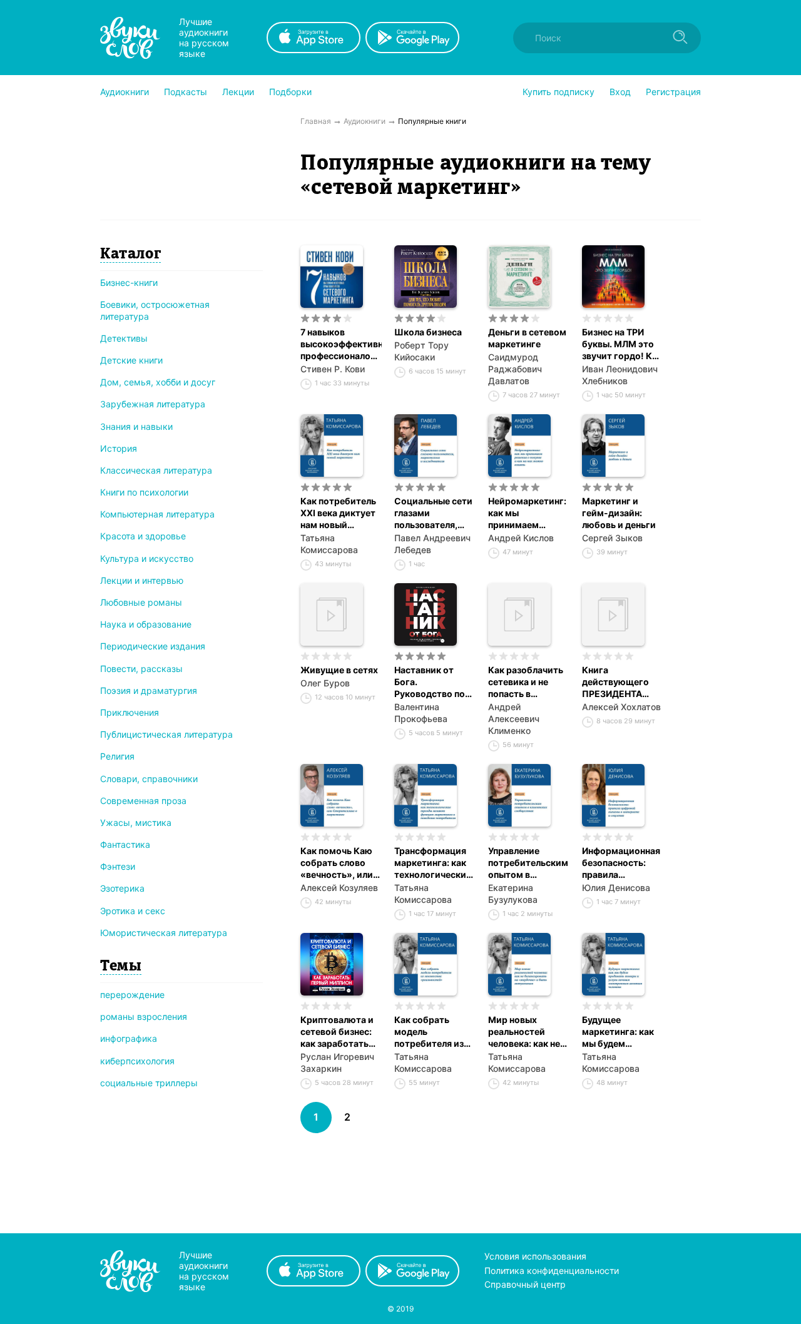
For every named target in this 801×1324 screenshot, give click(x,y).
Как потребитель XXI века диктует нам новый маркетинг (338, 513)
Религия (117, 756)
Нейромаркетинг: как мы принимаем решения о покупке (527, 513)
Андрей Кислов (521, 537)
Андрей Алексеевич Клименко (513, 718)
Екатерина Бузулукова (513, 893)
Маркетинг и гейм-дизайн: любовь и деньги (619, 513)
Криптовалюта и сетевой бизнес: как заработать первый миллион (337, 1031)
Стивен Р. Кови (332, 369)
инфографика (128, 1038)
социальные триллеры (149, 1082)
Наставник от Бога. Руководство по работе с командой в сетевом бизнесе (431, 682)
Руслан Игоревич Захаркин (337, 1062)
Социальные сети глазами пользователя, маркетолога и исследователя (433, 513)
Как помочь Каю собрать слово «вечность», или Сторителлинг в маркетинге (336, 862)
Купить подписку (558, 91)
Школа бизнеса (428, 332)
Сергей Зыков (612, 537)
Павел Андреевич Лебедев (432, 543)
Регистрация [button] (673, 91)
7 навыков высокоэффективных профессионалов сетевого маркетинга (341, 344)
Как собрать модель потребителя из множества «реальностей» (429, 1031)
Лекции (238, 91)
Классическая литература (156, 470)
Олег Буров (325, 683)
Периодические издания (152, 646)
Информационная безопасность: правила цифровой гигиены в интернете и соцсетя (621, 862)
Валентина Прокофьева (420, 712)
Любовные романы (141, 602)
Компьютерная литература (157, 514)
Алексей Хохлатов (621, 706)
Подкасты (185, 91)
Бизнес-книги (129, 282)
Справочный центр (525, 1284)
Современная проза (143, 800)
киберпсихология (137, 1061)
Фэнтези (117, 866)
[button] (124, 92)
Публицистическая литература (166, 734)
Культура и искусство (146, 558)
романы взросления (143, 1016)
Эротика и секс (132, 910)
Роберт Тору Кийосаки (421, 351)
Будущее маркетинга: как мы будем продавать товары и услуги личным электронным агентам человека (621, 1031)
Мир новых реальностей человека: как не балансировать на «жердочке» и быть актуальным (528, 1031)
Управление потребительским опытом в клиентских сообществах (528, 862)
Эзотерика (122, 888)
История (118, 448)
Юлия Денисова (616, 887)
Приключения (129, 712)
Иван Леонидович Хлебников (620, 375)
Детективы (124, 338)
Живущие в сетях (339, 670)
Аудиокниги (124, 91)
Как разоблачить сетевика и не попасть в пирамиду (525, 682)
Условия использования (535, 1256)
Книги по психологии (144, 492)
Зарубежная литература (152, 404)
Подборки (290, 91)
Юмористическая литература (163, 932)
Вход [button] (620, 91)
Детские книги (131, 360)
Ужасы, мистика (135, 822)
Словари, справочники (149, 778)
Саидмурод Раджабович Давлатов (515, 369)
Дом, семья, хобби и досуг (157, 382)
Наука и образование (145, 624)
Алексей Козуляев (339, 887)
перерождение (132, 994)
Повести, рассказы (141, 668)
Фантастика (125, 844)
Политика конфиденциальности (551, 1270)
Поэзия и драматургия (148, 690)
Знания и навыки (136, 426)
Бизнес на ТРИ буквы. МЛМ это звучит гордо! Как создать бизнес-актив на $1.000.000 (622, 344)
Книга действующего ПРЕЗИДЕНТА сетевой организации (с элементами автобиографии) (619, 682)
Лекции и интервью (141, 580)
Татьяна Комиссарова (329, 543)
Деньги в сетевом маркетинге (527, 338)
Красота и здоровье (143, 536)
